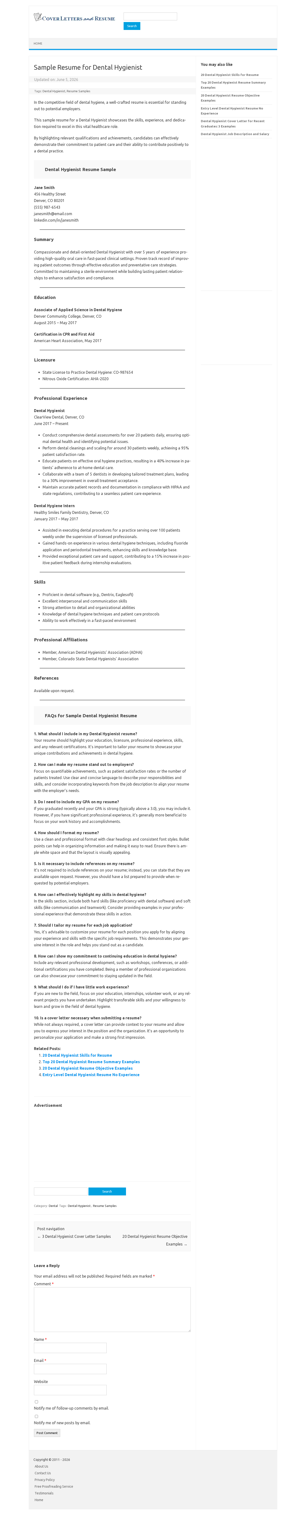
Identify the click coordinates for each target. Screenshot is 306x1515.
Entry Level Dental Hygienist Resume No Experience (91, 1075)
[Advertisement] (112, 1142)
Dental (53, 1205)
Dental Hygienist (54, 91)
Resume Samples (78, 91)
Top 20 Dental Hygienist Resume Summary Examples (91, 1062)
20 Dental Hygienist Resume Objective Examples (88, 1068)
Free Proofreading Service (54, 1486)
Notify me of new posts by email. (62, 1423)
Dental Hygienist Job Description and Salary (235, 134)
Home (38, 43)
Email (40, 1360)
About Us (41, 1466)
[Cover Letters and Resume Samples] (74, 20)
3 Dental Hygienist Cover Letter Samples (74, 1236)
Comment (44, 1284)
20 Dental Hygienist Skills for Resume (77, 1055)
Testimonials (44, 1493)
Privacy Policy (45, 1480)
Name (40, 1339)
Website (41, 1381)
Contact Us (43, 1473)
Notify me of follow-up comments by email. (71, 1408)
